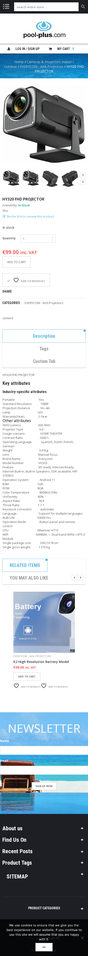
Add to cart (16, 262)
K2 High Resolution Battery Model (41, 662)
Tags (44, 348)
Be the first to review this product (30, 216)
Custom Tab (44, 361)
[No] (82, 937)
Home (19, 62)
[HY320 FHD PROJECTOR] (11, 178)
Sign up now (44, 786)
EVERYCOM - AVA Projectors (41, 66)
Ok (44, 947)
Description (44, 336)
